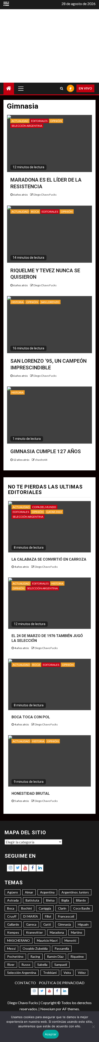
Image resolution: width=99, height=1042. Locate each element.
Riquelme (77, 956)
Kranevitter (34, 932)
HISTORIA (17, 302)
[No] (93, 1026)
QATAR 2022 (54, 512)
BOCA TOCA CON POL (31, 717)
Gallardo (13, 924)
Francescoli (66, 916)
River (11, 964)
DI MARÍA (30, 916)
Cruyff (11, 916)
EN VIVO (85, 88)
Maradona (57, 932)
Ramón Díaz (55, 956)
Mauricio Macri (47, 940)
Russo (25, 964)
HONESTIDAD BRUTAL (31, 793)
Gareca (31, 924)
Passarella (62, 948)
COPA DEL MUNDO (44, 507)
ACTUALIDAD (20, 121)
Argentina (47, 892)
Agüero (12, 892)
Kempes (13, 932)
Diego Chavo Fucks (45, 194)
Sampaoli (60, 964)
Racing (35, 956)
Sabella (42, 964)
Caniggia (45, 908)
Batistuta (32, 900)
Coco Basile (81, 908)
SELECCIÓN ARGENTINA (27, 125)
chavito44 (41, 459)
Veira (67, 973)
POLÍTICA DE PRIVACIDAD (61, 982)
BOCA (35, 211)
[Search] (61, 88)
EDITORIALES (39, 121)
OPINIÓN (56, 121)
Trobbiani (50, 973)
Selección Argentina (21, 973)
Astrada (13, 900)
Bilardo (81, 900)
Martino (76, 932)
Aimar (29, 892)
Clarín (62, 908)
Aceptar (51, 1034)
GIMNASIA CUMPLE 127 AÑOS (45, 451)
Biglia (65, 900)
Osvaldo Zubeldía (35, 948)
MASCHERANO (18, 940)
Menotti (70, 940)
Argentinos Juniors (75, 892)
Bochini (26, 908)
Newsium (47, 1009)
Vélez (82, 973)
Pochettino (15, 956)
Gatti (47, 924)
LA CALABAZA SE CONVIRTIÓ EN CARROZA (49, 559)
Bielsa (50, 900)
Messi (11, 948)
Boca (10, 908)
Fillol (48, 916)
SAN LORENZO (50, 302)
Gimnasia (64, 924)
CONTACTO (25, 982)
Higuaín (83, 924)
